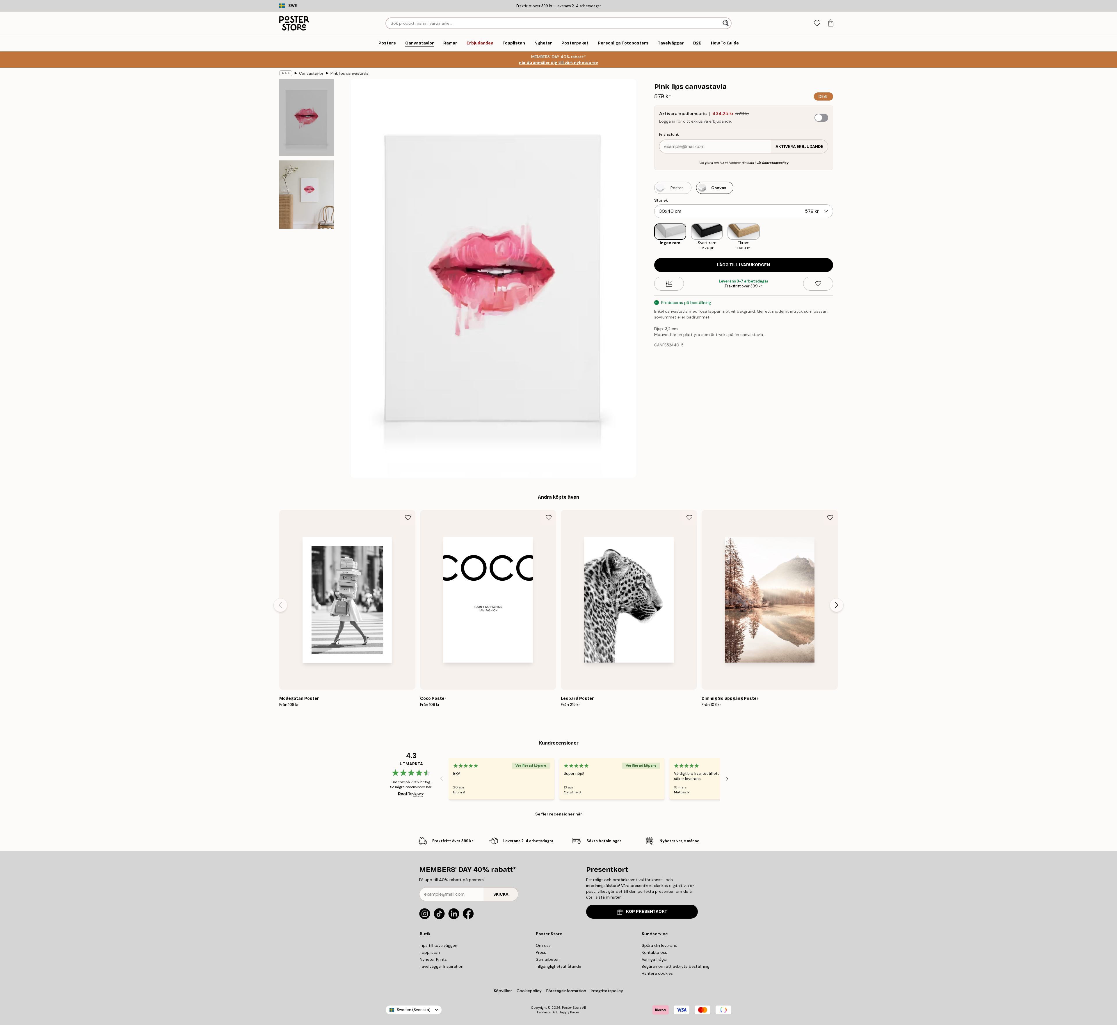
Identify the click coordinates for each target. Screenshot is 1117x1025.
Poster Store (571, 1008)
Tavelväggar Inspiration (441, 966)
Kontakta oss (654, 952)
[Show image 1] (306, 117)
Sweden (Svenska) (414, 1009)
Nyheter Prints (433, 959)
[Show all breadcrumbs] (285, 73)
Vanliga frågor (655, 959)
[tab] (817, 23)
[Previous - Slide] (649, 237)
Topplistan (430, 952)
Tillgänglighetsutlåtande (558, 966)
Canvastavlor (311, 73)
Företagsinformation (566, 990)
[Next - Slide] (837, 237)
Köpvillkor (503, 990)
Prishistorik (669, 134)
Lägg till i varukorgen (743, 264)
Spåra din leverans (659, 945)
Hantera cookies (657, 973)
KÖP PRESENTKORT (646, 911)
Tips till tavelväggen (438, 945)
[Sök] (726, 23)
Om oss (543, 945)
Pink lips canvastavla (349, 73)
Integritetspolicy (607, 990)
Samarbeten (548, 959)
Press (541, 952)
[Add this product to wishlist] (818, 284)
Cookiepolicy (529, 990)
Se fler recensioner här (558, 814)
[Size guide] (669, 284)
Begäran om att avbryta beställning (675, 966)
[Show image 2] (306, 194)
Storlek (661, 200)
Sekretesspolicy (775, 163)
